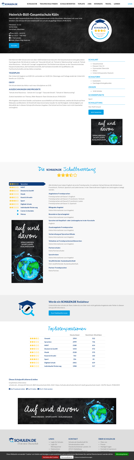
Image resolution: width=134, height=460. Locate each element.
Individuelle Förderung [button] (29, 207)
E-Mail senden (16, 38)
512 (93, 338)
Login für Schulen (57, 442)
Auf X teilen (32, 389)
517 (93, 366)
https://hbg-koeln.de (22, 40)
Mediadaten (104, 451)
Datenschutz (55, 449)
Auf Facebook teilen (17, 389)
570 (93, 352)
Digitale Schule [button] (26, 204)
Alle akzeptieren (122, 454)
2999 (75, 342)
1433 (75, 349)
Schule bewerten (67, 4)
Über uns (103, 442)
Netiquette (55, 451)
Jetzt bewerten (96, 112)
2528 (75, 352)
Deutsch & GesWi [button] (27, 191)
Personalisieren (66, 457)
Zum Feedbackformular (59, 313)
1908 (75, 366)
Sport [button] (22, 201)
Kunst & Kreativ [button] (26, 197)
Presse (102, 444)
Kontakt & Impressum (108, 449)
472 (93, 349)
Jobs (89, 4)
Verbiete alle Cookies (50, 457)
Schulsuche (32, 4)
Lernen (117, 4)
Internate (98, 4)
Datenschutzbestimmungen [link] (83, 457)
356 (74, 359)
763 (74, 356)
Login (130, 4)
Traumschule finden (49, 4)
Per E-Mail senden (46, 389)
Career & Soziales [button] (27, 211)
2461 (75, 363)
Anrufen (14, 45)
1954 (75, 338)
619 (93, 363)
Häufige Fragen (105, 447)
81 (94, 359)
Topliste (81, 4)
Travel (108, 4)
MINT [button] (22, 187)
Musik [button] (22, 194)
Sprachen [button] (24, 184)
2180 (75, 345)
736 (93, 342)
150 (93, 356)
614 (93, 345)
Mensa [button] (23, 214)
